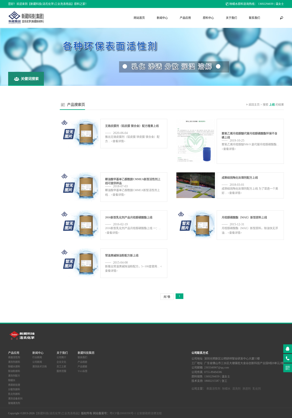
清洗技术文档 (39, 366)
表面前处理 (14, 385)
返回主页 (254, 104)
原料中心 (208, 17)
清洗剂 (236, 388)
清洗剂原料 (14, 362)
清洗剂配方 (14, 375)
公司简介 (61, 357)
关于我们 (231, 17)
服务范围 (61, 371)
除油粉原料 (14, 371)
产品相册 (82, 362)
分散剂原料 (14, 389)
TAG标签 (82, 371)
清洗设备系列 (15, 398)
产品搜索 (82, 366)
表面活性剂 (14, 357)
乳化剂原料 (14, 394)
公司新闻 (37, 362)
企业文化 (61, 362)
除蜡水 (11, 380)
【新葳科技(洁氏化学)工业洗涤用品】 (58, 413)
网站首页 (139, 17)
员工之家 (61, 366)
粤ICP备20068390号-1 (123, 413)
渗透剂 (246, 388)
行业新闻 (37, 357)
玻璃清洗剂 (14, 403)
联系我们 (254, 17)
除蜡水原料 (14, 366)
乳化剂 (256, 388)
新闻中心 (162, 17)
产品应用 (185, 17)
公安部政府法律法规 (149, 413)
